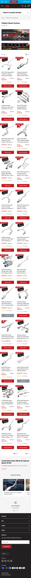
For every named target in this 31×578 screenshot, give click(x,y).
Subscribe (6, 546)
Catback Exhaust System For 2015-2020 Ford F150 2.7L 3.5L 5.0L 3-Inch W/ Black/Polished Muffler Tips (8, 107)
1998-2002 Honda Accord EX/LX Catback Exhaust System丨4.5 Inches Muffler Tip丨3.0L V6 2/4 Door (7, 435)
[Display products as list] (28, 54)
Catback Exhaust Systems (12, 17)
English (3, 553)
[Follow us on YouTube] (8, 561)
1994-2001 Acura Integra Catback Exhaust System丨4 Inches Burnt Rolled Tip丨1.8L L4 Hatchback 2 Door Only (7, 369)
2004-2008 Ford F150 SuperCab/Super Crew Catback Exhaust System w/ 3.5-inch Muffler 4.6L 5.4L (23, 369)
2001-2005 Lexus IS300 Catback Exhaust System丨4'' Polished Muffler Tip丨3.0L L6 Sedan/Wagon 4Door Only (23, 435)
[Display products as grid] (26, 54)
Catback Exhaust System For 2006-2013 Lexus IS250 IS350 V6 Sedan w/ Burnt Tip (23, 303)
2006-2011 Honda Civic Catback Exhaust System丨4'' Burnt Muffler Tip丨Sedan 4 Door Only (23, 206)
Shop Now (11, 1)
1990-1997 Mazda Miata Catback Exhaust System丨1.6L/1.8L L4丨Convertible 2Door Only (8, 140)
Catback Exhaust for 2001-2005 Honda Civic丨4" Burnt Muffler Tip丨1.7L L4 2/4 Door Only (7, 303)
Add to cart (8, 152)
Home (3, 17)
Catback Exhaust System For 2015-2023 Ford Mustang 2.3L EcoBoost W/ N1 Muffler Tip (7, 239)
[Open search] (22, 6)
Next (26, 453)
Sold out (8, 315)
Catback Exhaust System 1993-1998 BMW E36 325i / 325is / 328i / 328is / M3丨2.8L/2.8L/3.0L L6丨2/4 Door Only (8, 173)
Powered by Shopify (6, 574)
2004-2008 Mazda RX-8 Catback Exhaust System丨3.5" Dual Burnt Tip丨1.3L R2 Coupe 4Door (23, 402)
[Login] (25, 6)
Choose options (8, 86)
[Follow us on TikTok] (11, 561)
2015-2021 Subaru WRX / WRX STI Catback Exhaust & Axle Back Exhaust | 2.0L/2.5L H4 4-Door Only (8, 74)
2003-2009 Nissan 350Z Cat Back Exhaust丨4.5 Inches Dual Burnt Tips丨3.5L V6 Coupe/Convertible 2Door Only (23, 140)
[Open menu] (2, 5)
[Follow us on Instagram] (5, 561)
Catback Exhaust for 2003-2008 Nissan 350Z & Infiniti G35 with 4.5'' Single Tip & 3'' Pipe (23, 74)
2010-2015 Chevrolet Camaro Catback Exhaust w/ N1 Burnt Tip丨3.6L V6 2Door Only (8, 206)
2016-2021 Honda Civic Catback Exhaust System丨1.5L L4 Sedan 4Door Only (23, 239)
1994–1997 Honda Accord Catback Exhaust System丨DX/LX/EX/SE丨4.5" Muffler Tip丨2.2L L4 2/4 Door (22, 271)
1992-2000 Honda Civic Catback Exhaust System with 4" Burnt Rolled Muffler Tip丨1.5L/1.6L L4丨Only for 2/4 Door (23, 173)
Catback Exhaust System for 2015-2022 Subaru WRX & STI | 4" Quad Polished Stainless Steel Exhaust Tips (23, 336)
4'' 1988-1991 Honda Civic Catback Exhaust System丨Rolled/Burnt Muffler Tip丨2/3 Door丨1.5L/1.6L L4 (8, 402)
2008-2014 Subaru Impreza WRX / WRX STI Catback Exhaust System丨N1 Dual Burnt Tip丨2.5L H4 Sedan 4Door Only (7, 271)
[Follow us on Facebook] (3, 561)
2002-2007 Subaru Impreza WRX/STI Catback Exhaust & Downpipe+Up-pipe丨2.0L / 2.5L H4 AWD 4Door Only (22, 107)
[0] (28, 6)
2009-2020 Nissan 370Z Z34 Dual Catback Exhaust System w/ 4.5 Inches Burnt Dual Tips (8, 336)
